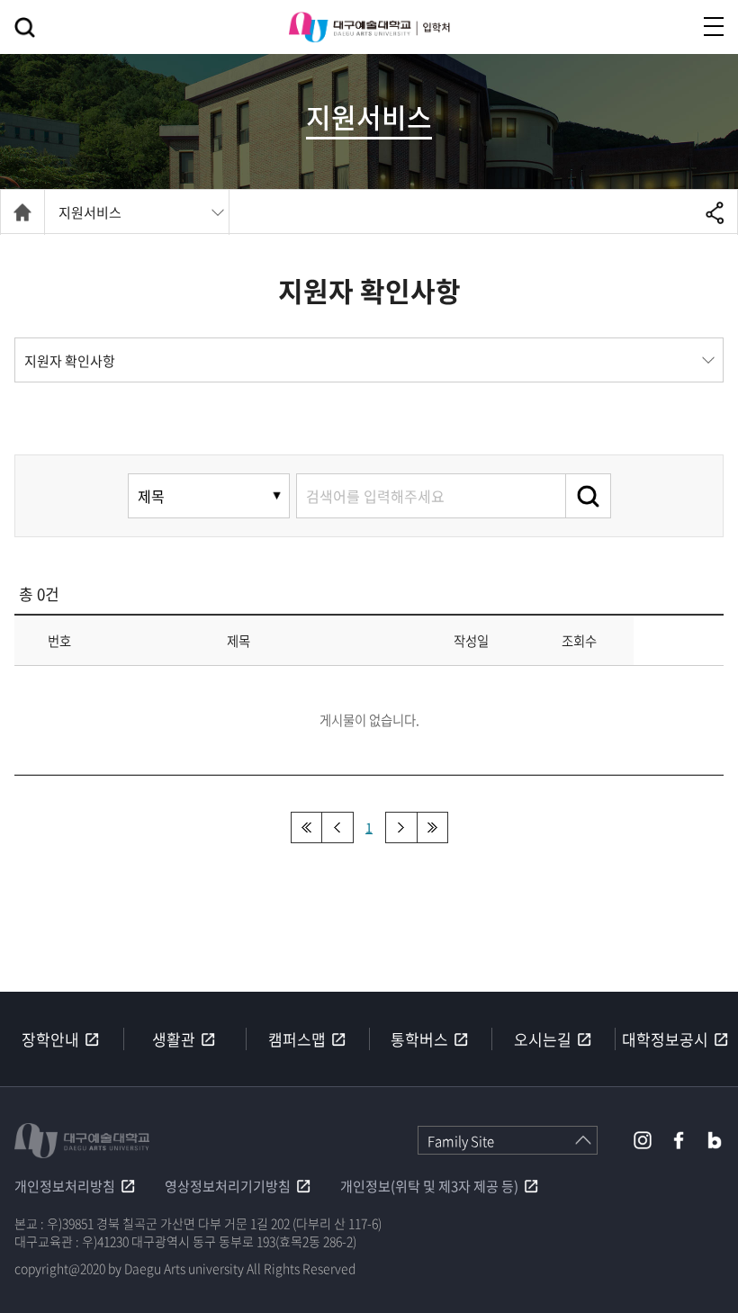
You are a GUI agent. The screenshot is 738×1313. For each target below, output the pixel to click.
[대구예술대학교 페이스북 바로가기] (679, 1140)
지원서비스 (90, 212)
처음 (306, 827)
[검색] (588, 495)
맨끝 (432, 827)
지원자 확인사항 (69, 361)
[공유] (715, 212)
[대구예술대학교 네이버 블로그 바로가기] (715, 1140)
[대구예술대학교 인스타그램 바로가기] (643, 1140)
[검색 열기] (24, 27)
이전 (338, 827)
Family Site (461, 1141)
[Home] (22, 212)
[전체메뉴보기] (714, 26)
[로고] (369, 27)
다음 (401, 827)
